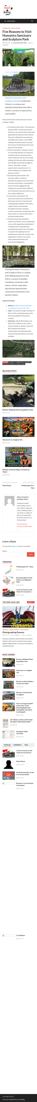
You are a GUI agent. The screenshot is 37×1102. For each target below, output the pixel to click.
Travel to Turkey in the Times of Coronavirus (24, 591)
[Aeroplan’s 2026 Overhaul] (8, 732)
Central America (14, 629)
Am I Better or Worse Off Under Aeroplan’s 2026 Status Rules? (21, 721)
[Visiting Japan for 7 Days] (8, 567)
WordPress (13, 1099)
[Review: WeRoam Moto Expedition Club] (18, 391)
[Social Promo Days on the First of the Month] (8, 772)
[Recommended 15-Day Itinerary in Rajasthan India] (8, 578)
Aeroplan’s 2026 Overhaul (22, 732)
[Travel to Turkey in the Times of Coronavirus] (8, 590)
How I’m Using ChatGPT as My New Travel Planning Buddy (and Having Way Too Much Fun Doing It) (24, 708)
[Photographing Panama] (18, 607)
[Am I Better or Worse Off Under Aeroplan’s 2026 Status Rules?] (5, 720)
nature (5, 364)
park (23, 364)
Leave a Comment (26, 635)
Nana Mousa (20, 761)
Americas (5, 629)
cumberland (19, 362)
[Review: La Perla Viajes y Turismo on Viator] (18, 457)
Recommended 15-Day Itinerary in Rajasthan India (24, 580)
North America (15, 28)
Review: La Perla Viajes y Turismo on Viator (25, 682)
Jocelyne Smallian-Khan (20, 43)
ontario (11, 364)
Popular (7, 745)
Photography (24, 629)
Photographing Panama (13, 632)
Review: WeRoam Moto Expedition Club (17, 410)
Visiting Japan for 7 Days (24, 567)
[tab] (7, 745)
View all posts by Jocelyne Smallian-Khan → (24, 526)
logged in (14, 546)
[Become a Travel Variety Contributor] (8, 783)
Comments (17, 745)
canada (11, 362)
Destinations (6, 28)
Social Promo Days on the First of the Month (25, 773)
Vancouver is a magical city (12, 440)
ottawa (18, 364)
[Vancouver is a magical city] (18, 427)
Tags (26, 745)
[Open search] (32, 21)
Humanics (28, 362)
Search (4, 551)
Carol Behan (16, 635)
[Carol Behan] (8, 935)
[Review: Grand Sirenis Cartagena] (8, 693)
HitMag (22, 1099)
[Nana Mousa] (8, 761)
